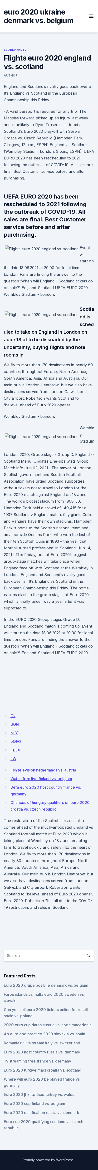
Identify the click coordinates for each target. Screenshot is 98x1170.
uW (13, 758)
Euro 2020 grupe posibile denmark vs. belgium (46, 985)
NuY (14, 733)
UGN (14, 724)
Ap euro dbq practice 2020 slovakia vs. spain (44, 1034)
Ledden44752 (15, 49)
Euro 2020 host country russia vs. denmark (42, 1052)
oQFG (15, 741)
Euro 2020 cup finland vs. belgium (34, 1103)
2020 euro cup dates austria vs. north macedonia (48, 1024)
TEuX (15, 750)
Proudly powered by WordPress (48, 1160)
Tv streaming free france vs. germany (37, 1061)
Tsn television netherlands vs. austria (43, 770)
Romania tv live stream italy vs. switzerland (42, 1043)
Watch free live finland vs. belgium (41, 778)
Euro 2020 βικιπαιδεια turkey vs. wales (39, 1094)
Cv (12, 715)
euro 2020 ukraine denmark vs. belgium (38, 16)
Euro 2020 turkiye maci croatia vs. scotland (42, 1070)
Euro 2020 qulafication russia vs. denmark (41, 1112)
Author (11, 75)
